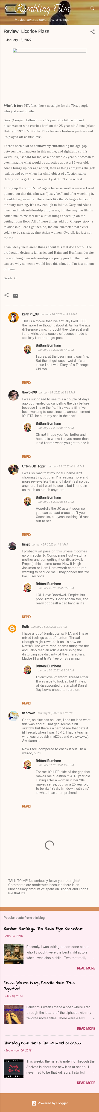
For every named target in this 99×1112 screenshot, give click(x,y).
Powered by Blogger (52, 1103)
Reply (26, 382)
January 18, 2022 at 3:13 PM (57, 392)
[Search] (92, 9)
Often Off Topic (34, 466)
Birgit (26, 544)
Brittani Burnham (48, 345)
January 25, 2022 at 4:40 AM (66, 466)
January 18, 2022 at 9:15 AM (59, 314)
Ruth (25, 627)
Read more (86, 968)
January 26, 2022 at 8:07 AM (56, 670)
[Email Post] (15, 298)
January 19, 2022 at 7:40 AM (56, 349)
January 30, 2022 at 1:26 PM (55, 713)
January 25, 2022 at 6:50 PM (56, 501)
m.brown (28, 713)
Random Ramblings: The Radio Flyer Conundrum (43, 929)
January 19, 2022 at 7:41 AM (56, 428)
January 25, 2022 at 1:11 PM (50, 544)
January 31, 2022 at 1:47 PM (56, 765)
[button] (92, 32)
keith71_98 (30, 314)
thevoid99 (29, 392)
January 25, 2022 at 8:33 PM (49, 626)
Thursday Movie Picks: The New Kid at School (42, 1043)
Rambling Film (42, 9)
